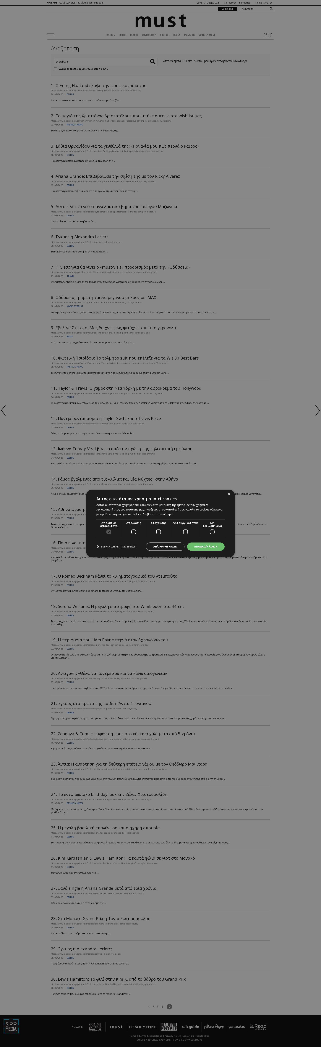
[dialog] (160, 523)
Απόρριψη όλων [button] (165, 546)
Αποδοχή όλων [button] (206, 546)
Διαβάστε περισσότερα (158, 514)
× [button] (228, 494)
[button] (116, 547)
